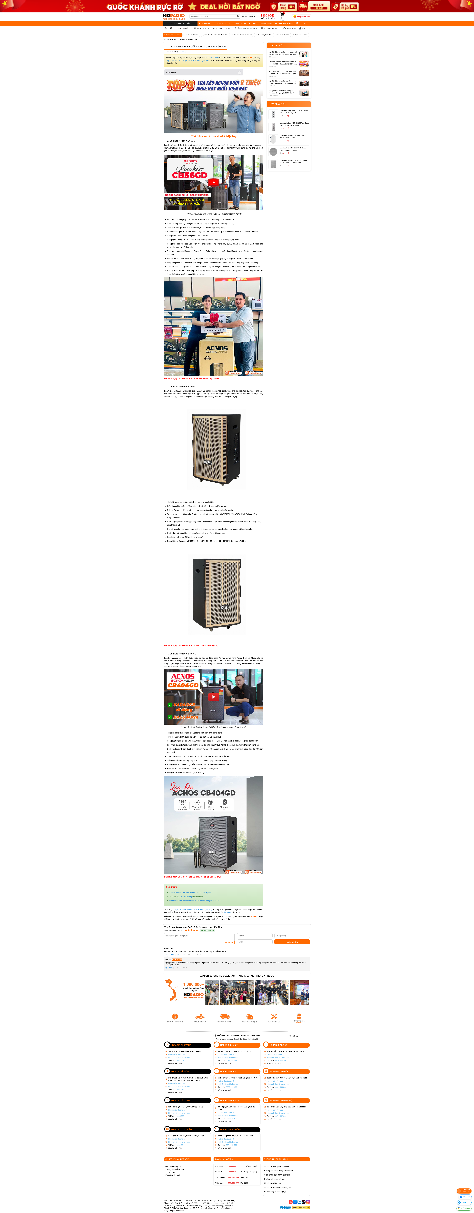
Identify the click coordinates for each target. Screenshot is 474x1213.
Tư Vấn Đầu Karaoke (300, 35)
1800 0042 (232, 1166)
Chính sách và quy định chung (276, 1166)
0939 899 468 (231, 1087)
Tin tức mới (170, 1172)
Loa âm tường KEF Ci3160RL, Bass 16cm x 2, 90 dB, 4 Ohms (294, 112)
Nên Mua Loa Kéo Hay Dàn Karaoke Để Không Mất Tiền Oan (195, 901)
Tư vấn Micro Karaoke (282, 35)
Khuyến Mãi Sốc (303, 17)
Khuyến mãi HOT (172, 1175)
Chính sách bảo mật (272, 1183)
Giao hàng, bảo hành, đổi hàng (277, 1175)
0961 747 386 (233, 1177)
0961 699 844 (280, 1087)
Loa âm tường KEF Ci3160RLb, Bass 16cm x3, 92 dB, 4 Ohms (294, 124)
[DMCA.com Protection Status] (301, 1208)
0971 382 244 (280, 1116)
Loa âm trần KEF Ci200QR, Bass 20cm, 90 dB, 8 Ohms (293, 149)
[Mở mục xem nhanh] (239, 72)
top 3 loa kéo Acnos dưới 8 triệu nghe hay (194, 910)
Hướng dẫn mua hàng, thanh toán (278, 1171)
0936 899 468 (231, 1061)
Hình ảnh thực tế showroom (179, 1058)
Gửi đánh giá (292, 942)
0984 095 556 (231, 1145)
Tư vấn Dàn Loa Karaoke (188, 39)
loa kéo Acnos (213, 58)
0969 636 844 (231, 1119)
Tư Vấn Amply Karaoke (263, 35)
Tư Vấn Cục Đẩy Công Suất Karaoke (214, 35)
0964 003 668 (182, 1116)
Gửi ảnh (230, 942)
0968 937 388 (182, 1090)
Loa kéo (227, 912)
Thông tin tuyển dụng (174, 1169)
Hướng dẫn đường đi (176, 1054)
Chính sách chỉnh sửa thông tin (277, 1187)
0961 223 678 (182, 1061)
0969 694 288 (182, 1145)
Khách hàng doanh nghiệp (275, 1192)
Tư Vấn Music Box (170, 39)
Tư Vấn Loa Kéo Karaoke (172, 35)
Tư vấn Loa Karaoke (192, 35)
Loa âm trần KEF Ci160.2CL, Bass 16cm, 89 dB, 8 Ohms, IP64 (293, 161)
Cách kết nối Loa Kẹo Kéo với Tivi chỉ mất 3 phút (190, 893)
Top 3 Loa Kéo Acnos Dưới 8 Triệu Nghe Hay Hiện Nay (195, 46)
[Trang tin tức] (165, 28)
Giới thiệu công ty (173, 1166)
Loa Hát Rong (186, 897)
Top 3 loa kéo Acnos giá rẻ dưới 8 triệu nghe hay (187, 60)
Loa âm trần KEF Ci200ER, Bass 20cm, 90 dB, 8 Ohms (293, 137)
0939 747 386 (280, 1061)
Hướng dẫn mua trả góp (274, 1179)
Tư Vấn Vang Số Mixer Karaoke (241, 35)
